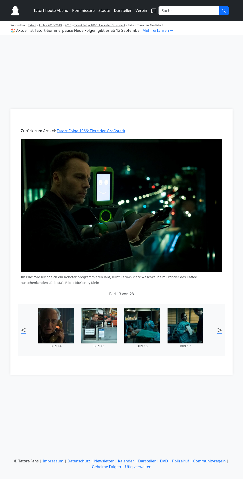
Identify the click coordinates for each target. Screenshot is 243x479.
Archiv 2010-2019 (50, 25)
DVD (164, 461)
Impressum (53, 461)
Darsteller (123, 10)
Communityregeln (209, 461)
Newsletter (104, 461)
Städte (104, 10)
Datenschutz (78, 461)
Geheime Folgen (106, 466)
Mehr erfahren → (157, 30)
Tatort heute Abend (50, 10)
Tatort (32, 25)
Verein (141, 10)
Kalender (126, 461)
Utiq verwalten (138, 466)
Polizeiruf (180, 461)
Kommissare (83, 10)
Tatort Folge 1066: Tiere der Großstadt (99, 25)
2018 (68, 25)
